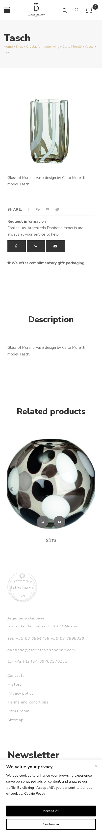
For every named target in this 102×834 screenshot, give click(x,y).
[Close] (96, 766)
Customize (51, 824)
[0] (89, 12)
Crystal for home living (42, 46)
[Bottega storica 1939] (22, 587)
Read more (59, 522)
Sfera (51, 540)
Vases (89, 46)
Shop (19, 46)
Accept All (51, 811)
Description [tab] (51, 319)
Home (8, 46)
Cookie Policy (34, 793)
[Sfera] (51, 481)
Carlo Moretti (72, 46)
